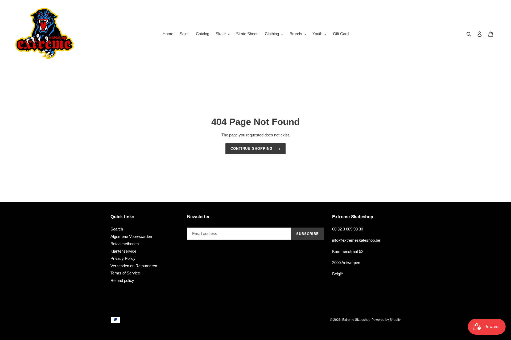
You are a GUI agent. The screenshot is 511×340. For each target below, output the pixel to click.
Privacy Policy (122, 258)
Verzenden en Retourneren (133, 266)
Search (116, 229)
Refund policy (122, 280)
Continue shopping (251, 149)
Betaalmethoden (124, 243)
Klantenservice (123, 251)
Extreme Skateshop (356, 320)
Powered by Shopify (386, 320)
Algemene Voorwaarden (131, 236)
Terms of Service (125, 273)
